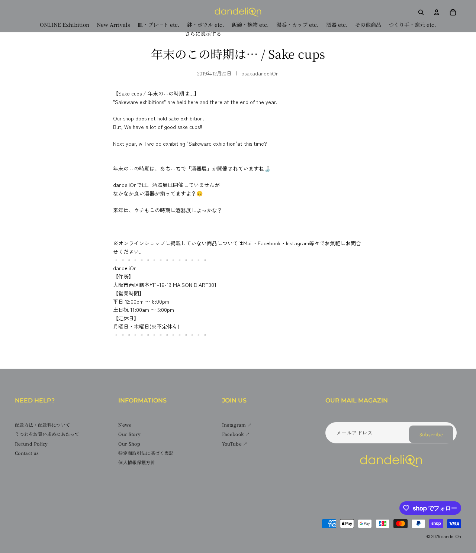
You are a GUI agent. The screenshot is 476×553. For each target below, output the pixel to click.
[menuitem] (203, 33)
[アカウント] (436, 12)
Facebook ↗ (236, 434)
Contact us (27, 453)
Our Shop (129, 443)
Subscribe (431, 434)
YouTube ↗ (235, 443)
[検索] (421, 12)
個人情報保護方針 (136, 462)
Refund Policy (31, 443)
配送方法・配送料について (42, 424)
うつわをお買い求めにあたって (47, 434)
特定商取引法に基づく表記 (145, 453)
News (124, 424)
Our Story (129, 434)
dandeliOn (451, 536)
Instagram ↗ (237, 424)
